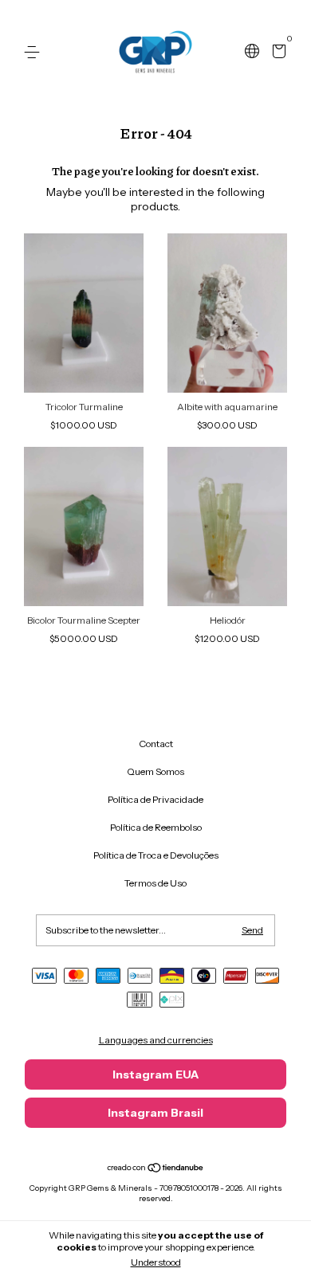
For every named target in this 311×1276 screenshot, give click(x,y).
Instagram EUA (155, 1074)
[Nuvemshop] (156, 1169)
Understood (156, 1262)
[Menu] (34, 52)
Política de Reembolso (156, 827)
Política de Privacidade (155, 799)
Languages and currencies (156, 1040)
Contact (156, 744)
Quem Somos (155, 771)
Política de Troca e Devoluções (155, 855)
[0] (276, 53)
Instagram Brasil (155, 1113)
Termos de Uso (155, 883)
